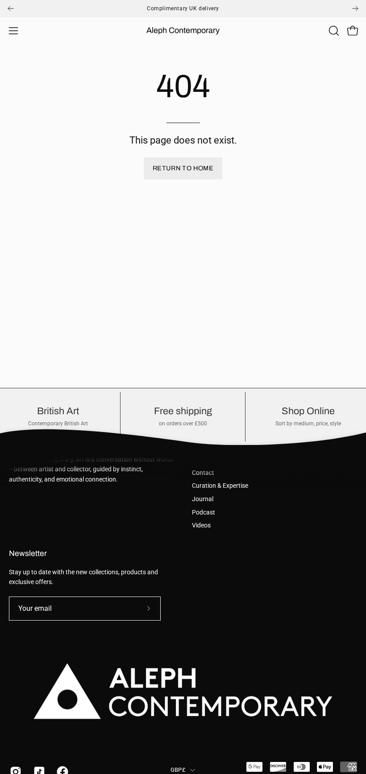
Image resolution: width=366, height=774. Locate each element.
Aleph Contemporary (183, 30)
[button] (333, 31)
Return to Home (183, 168)
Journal (202, 499)
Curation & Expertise (220, 486)
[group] (183, 8)
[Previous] (11, 8)
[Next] (355, 8)
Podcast (203, 512)
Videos (201, 525)
